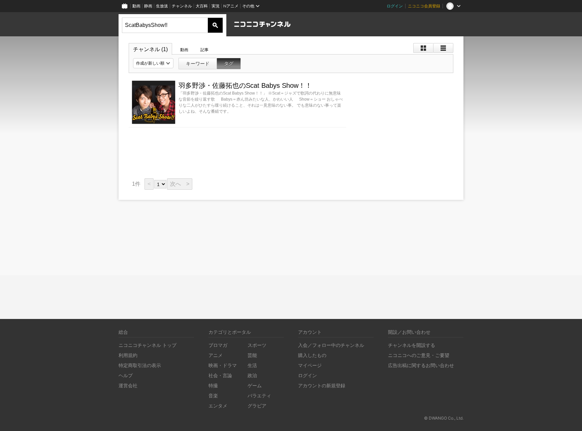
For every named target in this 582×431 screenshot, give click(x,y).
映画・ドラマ (222, 365)
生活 (252, 365)
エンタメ (217, 405)
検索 (215, 25)
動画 (136, 5)
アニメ (215, 355)
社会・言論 (220, 375)
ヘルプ (126, 375)
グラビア (257, 405)
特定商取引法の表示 (140, 365)
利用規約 (128, 355)
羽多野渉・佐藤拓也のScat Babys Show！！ (245, 85)
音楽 (213, 395)
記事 (204, 49)
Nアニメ (230, 5)
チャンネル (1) (150, 49)
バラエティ (259, 395)
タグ (228, 63)
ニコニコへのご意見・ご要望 (418, 355)
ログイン (395, 5)
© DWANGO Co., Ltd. (443, 418)
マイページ (310, 365)
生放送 (162, 5)
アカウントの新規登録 (321, 385)
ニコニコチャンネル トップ (147, 345)
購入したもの (312, 355)
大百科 (202, 5)
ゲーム (255, 385)
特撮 (213, 385)
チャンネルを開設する (411, 345)
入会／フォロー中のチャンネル (331, 345)
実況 (216, 5)
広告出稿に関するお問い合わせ (421, 365)
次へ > (179, 184)
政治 (252, 375)
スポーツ (257, 345)
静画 (148, 5)
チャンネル (182, 5)
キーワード (197, 63)
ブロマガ (217, 345)
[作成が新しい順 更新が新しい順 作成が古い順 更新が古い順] (153, 63)
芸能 (252, 355)
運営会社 (128, 385)
